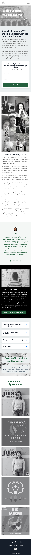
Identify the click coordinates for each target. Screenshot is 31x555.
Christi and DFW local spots (15, 370)
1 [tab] (10, 261)
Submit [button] (15, 85)
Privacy (10, 545)
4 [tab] (20, 261)
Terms (15, 545)
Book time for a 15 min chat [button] (13, 312)
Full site (21, 545)
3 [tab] (17, 261)
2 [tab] (14, 261)
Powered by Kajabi (15, 553)
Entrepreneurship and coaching (12, 366)
